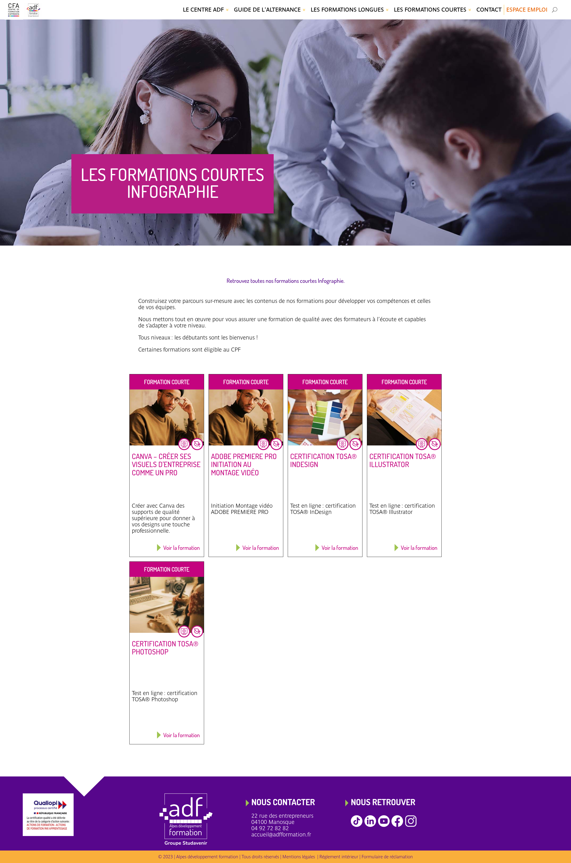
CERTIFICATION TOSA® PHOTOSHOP (165, 647)
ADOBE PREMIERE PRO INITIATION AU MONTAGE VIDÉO (244, 464)
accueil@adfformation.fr (281, 834)
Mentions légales (299, 856)
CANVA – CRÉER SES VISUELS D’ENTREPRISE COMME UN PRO (166, 464)
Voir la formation (181, 547)
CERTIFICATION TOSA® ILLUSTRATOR (402, 460)
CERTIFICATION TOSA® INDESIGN (323, 460)
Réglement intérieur (338, 856)
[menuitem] (206, 10)
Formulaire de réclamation (387, 856)
